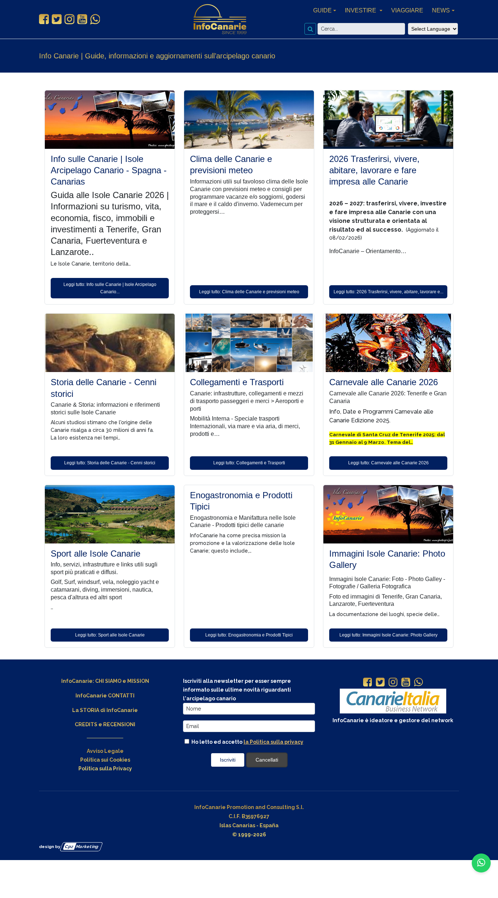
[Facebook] (367, 683)
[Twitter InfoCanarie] (57, 19)
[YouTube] (405, 683)
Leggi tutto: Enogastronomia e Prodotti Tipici (249, 635)
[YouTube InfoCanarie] (82, 19)
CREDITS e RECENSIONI (105, 724)
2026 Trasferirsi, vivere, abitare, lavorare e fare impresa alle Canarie (374, 170)
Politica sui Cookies (105, 760)
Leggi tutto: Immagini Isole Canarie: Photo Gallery (388, 635)
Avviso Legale (105, 751)
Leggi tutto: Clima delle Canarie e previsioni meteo (249, 291)
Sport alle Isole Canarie (95, 553)
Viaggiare (407, 10)
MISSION (138, 681)
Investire (361, 10)
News (441, 10)
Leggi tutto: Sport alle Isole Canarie (110, 635)
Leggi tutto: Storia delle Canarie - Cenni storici (109, 462)
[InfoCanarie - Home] (219, 19)
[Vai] (310, 29)
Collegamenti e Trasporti (237, 382)
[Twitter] (380, 683)
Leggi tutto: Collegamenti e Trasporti (249, 462)
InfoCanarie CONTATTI (105, 695)
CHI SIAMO (108, 681)
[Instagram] (393, 683)
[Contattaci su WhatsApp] (481, 863)
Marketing (82, 846)
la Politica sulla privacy (273, 742)
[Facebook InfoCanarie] (44, 19)
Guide (322, 10)
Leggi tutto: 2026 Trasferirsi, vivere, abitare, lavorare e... (388, 291)
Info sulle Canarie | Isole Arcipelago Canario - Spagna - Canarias (109, 170)
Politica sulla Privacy (105, 768)
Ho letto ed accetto (246, 742)
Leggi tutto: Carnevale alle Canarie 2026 (388, 462)
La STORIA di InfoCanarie (105, 710)
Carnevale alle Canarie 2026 (383, 382)
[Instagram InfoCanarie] (69, 19)
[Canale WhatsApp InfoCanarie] (95, 19)
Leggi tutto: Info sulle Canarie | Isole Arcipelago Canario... (109, 288)
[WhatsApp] (418, 683)
